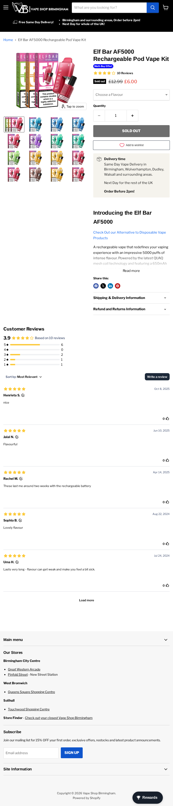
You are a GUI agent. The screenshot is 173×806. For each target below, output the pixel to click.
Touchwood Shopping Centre (29, 709)
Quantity (99, 106)
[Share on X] (103, 286)
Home (8, 40)
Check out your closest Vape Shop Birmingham (59, 718)
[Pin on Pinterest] (117, 286)
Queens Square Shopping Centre (31, 692)
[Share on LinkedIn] (110, 286)
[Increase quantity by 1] (132, 116)
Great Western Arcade (24, 669)
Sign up (71, 753)
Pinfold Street (18, 674)
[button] (14, 124)
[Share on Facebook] (96, 286)
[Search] (153, 7)
